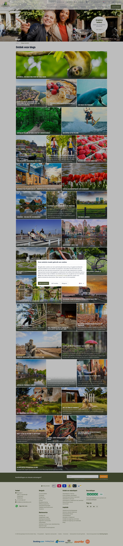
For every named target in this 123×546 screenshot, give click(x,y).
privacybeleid (59, 275)
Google (65, 275)
